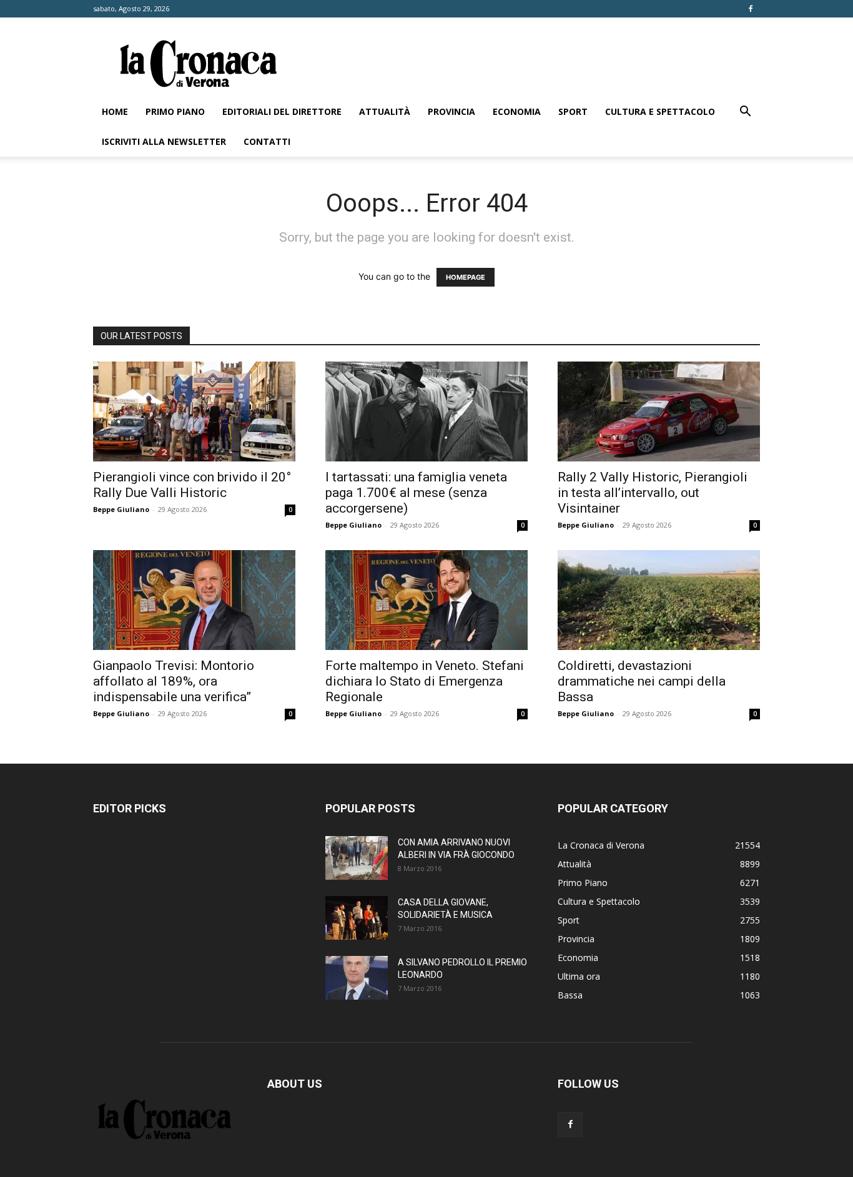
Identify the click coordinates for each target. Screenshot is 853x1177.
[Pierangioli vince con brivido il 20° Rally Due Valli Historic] (194, 411)
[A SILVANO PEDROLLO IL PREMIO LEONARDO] (356, 978)
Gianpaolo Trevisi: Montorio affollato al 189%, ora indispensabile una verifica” (173, 681)
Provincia (451, 111)
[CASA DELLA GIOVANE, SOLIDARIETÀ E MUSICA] (356, 918)
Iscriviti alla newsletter (164, 141)
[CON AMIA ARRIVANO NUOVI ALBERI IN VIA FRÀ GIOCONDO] (356, 858)
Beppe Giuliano (121, 509)
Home (115, 111)
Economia (517, 111)
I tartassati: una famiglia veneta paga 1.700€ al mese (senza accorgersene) (416, 493)
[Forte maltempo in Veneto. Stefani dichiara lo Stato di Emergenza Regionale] (426, 600)
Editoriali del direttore (282, 111)
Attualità (384, 111)
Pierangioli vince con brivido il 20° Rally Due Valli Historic (192, 485)
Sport (573, 111)
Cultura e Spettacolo (660, 111)
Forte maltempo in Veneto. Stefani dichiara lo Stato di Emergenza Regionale (424, 681)
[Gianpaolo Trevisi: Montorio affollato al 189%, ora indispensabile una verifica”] (194, 600)
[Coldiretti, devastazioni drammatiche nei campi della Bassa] (659, 600)
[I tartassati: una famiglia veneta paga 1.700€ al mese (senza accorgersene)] (426, 411)
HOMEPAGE (465, 277)
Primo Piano (175, 111)
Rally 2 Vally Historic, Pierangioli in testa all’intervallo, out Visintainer (652, 493)
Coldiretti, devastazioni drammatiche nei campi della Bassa (642, 681)
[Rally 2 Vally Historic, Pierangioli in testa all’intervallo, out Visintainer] (659, 411)
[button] (745, 113)
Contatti (267, 141)
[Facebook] (750, 8)
